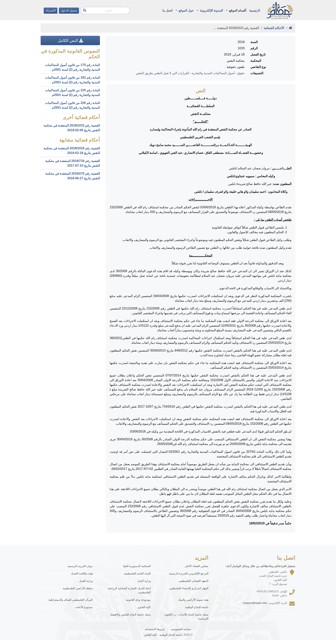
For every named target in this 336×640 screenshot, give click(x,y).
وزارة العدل (144, 580)
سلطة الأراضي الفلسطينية (78, 588)
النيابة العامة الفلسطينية (137, 573)
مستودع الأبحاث (84, 607)
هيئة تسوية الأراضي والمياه (193, 599)
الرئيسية (254, 10)
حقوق (241, 73)
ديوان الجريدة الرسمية (80, 566)
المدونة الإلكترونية (211, 10)
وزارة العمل (86, 580)
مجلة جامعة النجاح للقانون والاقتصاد (130, 614)
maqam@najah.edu (255, 602)
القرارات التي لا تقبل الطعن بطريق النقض (162, 73)
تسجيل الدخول (69, 10)
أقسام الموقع (237, 10)
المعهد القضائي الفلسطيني (193, 580)
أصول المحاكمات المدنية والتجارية (213, 73)
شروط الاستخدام (155, 629)
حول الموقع (186, 10)
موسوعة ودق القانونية (138, 599)
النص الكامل (68, 40)
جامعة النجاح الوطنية (196, 607)
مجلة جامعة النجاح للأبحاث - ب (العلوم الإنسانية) (186, 616)
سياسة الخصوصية (181, 629)
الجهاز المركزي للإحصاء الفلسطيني (188, 588)
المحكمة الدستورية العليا (137, 566)
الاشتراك (51, 10)
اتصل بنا (167, 10)
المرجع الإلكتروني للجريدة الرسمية (188, 573)
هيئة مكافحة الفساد (82, 573)
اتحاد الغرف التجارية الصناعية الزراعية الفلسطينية (129, 590)
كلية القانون (144, 607)
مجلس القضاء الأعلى (196, 566)
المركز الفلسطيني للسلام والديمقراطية (70, 599)
